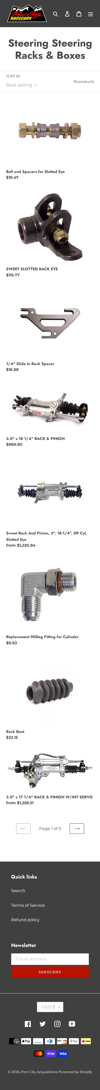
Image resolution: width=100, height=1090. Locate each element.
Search (18, 890)
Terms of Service (28, 905)
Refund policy (25, 919)
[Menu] (90, 14)
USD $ (48, 1007)
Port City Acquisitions (39, 1072)
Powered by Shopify (75, 1072)
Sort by (13, 76)
